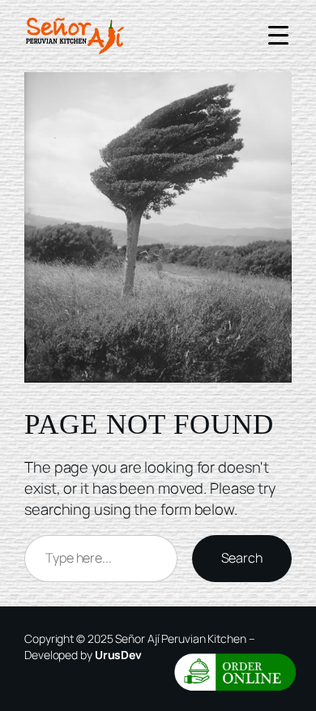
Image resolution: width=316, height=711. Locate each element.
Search (242, 558)
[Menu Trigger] (278, 34)
